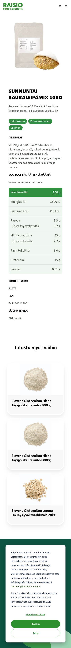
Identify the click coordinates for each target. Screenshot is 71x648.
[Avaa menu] (66, 6)
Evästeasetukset (35, 614)
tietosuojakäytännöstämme (25, 586)
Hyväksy (35, 623)
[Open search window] (60, 6)
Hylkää (35, 632)
